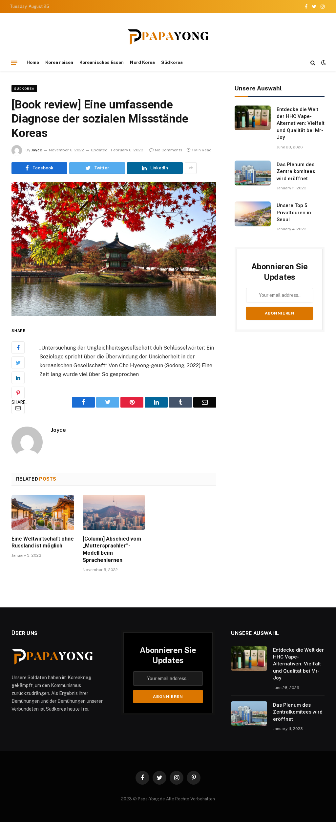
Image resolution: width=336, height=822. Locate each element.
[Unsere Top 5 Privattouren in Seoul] (253, 213)
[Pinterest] (18, 393)
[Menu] (14, 62)
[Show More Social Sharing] (191, 168)
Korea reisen (59, 62)
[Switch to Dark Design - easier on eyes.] (323, 62)
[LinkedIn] (18, 378)
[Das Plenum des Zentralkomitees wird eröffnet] (253, 173)
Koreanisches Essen (101, 62)
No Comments (168, 150)
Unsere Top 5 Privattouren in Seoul (294, 212)
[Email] (18, 408)
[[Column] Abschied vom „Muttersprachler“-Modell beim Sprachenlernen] (114, 512)
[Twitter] (18, 362)
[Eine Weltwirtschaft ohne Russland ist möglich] (42, 512)
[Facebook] (18, 347)
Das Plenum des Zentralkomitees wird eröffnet (296, 172)
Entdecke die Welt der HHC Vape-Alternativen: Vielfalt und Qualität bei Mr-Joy (301, 123)
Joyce (36, 150)
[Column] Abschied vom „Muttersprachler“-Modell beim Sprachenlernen (112, 549)
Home (33, 62)
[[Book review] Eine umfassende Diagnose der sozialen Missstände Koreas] (113, 249)
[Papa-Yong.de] (168, 37)
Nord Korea (142, 62)
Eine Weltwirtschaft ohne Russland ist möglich (42, 542)
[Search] (313, 62)
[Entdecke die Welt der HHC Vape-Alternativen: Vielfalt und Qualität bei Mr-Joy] (253, 117)
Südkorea (172, 62)
